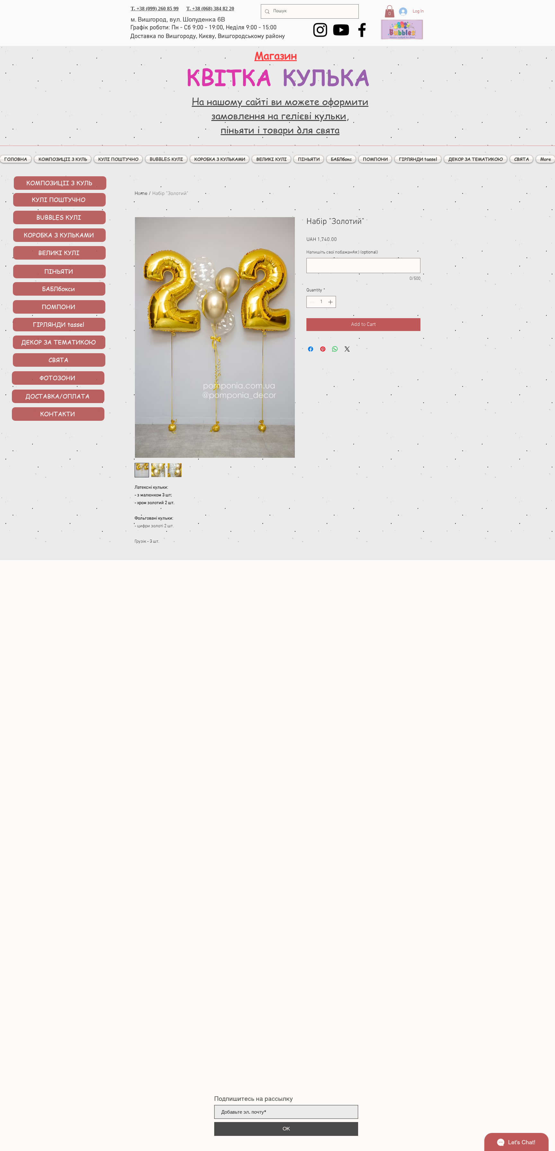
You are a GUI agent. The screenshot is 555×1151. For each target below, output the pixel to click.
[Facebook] (362, 30)
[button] (389, 11)
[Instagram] (320, 30)
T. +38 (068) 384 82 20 (210, 8)
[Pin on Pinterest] (323, 349)
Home (141, 193)
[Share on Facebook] (310, 349)
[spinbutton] (321, 302)
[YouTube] (341, 30)
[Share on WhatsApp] (335, 349)
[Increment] (331, 302)
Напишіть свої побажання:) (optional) (342, 252)
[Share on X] (347, 349)
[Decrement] (311, 302)
